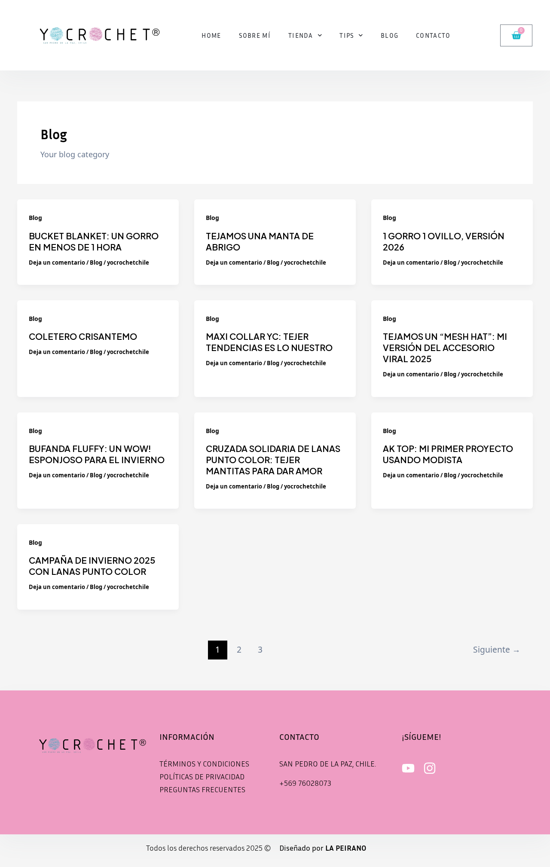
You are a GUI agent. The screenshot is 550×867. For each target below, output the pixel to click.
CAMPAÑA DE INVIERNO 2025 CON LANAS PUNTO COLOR (92, 566)
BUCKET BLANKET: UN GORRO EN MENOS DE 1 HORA (94, 241)
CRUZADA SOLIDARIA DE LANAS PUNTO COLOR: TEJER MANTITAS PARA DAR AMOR (273, 459)
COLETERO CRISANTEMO (83, 336)
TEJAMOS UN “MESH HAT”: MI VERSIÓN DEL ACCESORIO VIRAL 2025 (445, 347)
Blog (389, 35)
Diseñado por (323, 847)
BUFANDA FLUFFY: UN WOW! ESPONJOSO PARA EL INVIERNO (97, 454)
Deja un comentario (57, 262)
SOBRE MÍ (255, 35)
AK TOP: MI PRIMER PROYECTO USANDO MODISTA (448, 454)
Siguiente (496, 649)
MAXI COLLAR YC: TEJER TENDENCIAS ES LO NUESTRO (269, 342)
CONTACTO (433, 35)
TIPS (346, 35)
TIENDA (300, 35)
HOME (211, 35)
